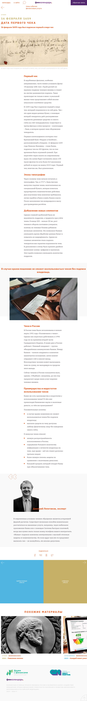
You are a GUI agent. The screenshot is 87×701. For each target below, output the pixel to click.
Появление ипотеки (15, 658)
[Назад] (2, 7)
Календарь (6, 3)
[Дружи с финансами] (17, 672)
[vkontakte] (40, 555)
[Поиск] (24, 2)
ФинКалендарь (43, 2)
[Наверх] (84, 698)
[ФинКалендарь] (14, 680)
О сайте (17, 3)
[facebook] (34, 555)
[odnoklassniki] (46, 555)
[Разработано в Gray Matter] (60, 672)
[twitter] (52, 555)
